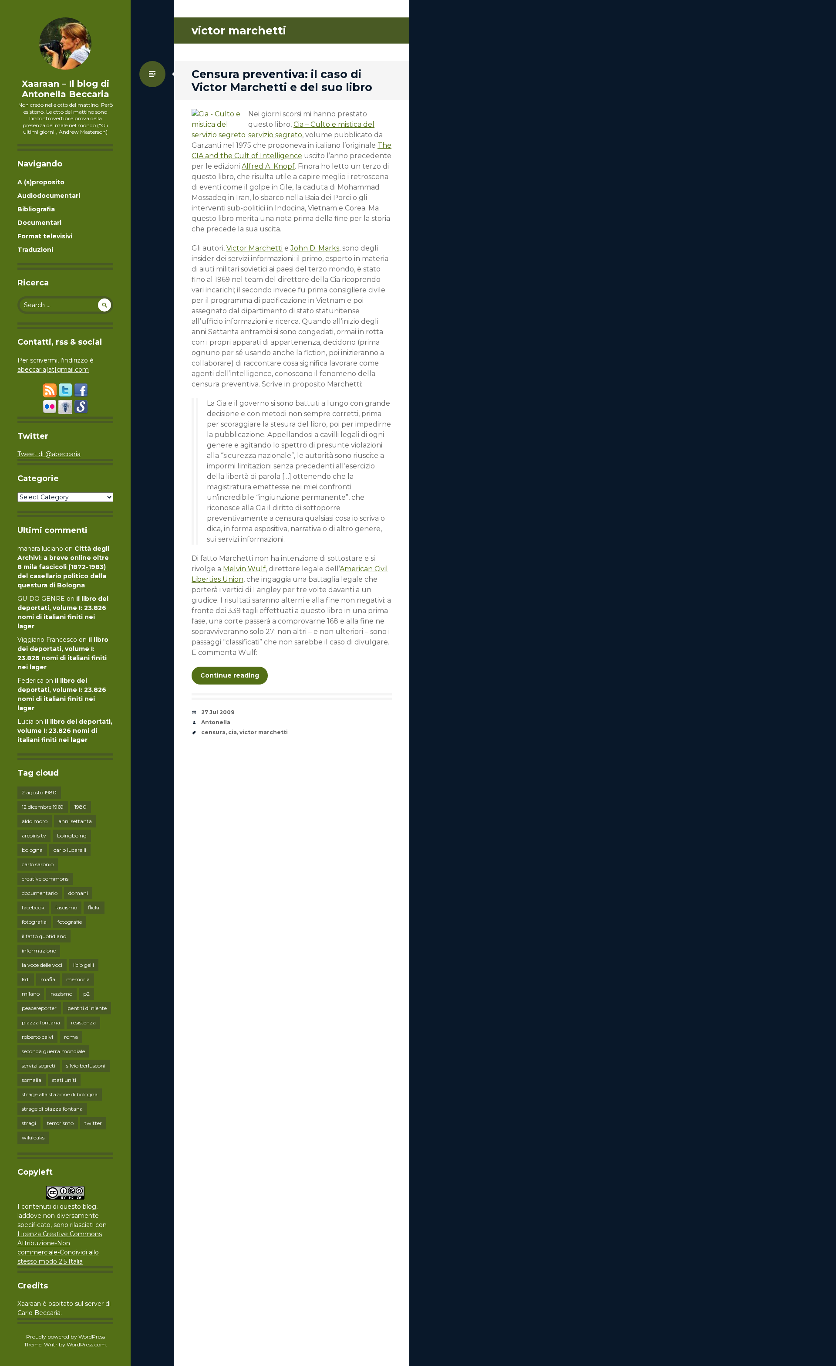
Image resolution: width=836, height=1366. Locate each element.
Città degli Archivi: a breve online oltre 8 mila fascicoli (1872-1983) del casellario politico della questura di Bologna (63, 567)
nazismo (61, 993)
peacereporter (39, 1008)
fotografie (69, 922)
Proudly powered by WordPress (65, 1336)
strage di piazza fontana (52, 1108)
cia (232, 732)
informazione (39, 950)
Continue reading (229, 675)
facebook (33, 907)
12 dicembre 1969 (43, 806)
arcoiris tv (34, 835)
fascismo (66, 907)
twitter (93, 1123)
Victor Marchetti (254, 248)
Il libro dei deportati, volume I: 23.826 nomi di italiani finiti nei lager (64, 731)
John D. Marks (314, 248)
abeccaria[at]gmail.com (53, 369)
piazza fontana (41, 1022)
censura (213, 732)
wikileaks (33, 1137)
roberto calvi (37, 1037)
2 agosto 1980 (39, 792)
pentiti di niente (87, 1008)
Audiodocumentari (48, 196)
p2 (86, 993)
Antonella (215, 722)
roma (71, 1037)
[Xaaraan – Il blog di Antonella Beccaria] (65, 43)
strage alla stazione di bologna (60, 1094)
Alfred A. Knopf (268, 166)
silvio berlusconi (85, 1065)
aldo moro (34, 821)
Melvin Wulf (244, 569)
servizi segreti (38, 1065)
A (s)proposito (40, 182)
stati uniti (64, 1080)
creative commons (45, 878)
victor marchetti (263, 732)
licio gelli (83, 965)
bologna (32, 850)
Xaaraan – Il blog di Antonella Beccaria (65, 88)
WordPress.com (86, 1344)
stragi (29, 1123)
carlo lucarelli (70, 850)
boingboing (72, 835)
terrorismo (60, 1123)
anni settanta (75, 821)
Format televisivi (44, 236)
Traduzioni (35, 250)
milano (31, 993)
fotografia (34, 922)
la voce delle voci (42, 965)
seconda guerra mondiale (53, 1051)
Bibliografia (36, 209)
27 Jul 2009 (217, 712)
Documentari (39, 223)
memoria (78, 979)
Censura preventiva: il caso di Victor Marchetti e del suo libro (282, 81)
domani (78, 893)
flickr (94, 907)
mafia (47, 979)
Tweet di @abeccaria (49, 454)
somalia (31, 1080)
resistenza (83, 1022)
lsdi (26, 979)
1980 (80, 806)
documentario (39, 893)
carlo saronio (38, 864)
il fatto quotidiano (44, 936)
